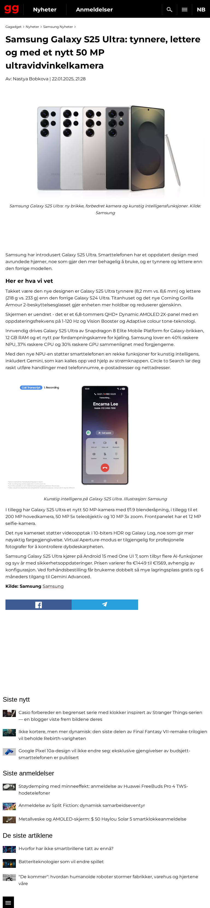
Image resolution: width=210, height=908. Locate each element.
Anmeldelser (94, 9)
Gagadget (11, 8)
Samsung (53, 586)
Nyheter (45, 9)
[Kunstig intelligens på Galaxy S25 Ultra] (105, 435)
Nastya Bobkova (30, 78)
